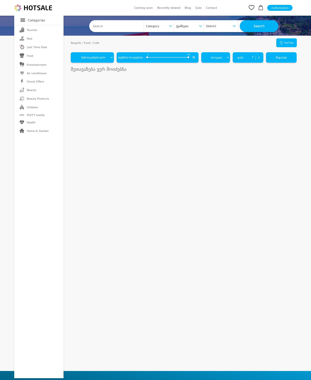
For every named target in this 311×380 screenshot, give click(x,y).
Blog (188, 8)
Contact (211, 7)
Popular (281, 57)
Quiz (198, 8)
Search (259, 26)
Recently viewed (168, 8)
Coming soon (143, 8)
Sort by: (288, 42)
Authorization (280, 7)
